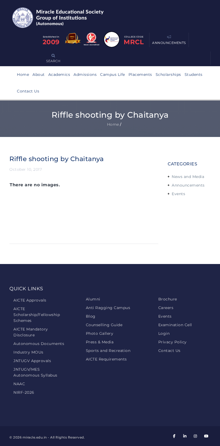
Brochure (167, 299)
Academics (59, 74)
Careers (166, 307)
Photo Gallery (99, 333)
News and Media (188, 176)
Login (164, 333)
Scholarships (168, 74)
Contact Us (28, 91)
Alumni (93, 299)
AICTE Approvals (29, 300)
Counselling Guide (104, 324)
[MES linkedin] (184, 436)
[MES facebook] (174, 436)
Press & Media (100, 342)
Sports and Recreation (108, 350)
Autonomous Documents (38, 343)
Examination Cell (175, 324)
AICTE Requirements (106, 359)
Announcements (188, 185)
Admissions (85, 74)
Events (178, 193)
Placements (140, 74)
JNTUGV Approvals (32, 360)
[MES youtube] (206, 436)
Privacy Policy (172, 342)
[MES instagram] (195, 436)
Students (194, 74)
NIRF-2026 (23, 392)
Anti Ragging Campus (108, 307)
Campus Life (112, 74)
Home (23, 74)
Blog (91, 316)
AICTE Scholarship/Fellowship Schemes (36, 314)
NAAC (19, 383)
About (38, 74)
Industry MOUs (28, 352)
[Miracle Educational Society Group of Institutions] (63, 17)
